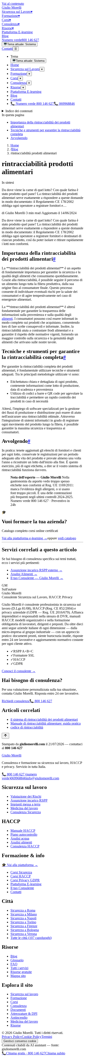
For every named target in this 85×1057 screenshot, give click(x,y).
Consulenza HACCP (24, 846)
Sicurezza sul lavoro (24, 994)
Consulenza (11, 24)
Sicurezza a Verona (23, 934)
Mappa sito (18, 976)
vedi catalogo (67, 538)
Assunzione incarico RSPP (29, 800)
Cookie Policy (31, 1037)
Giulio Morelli (11, 7)
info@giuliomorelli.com (42, 778)
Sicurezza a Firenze (23, 926)
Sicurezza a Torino (23, 922)
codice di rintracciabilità (26, 727)
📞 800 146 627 (40, 701)
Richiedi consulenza (15, 701)
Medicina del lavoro (24, 808)
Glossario (17, 960)
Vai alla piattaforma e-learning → (24, 538)
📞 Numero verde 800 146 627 (32, 103)
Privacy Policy (12, 1037)
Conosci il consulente (19, 671)
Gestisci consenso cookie (19, 1041)
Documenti (18, 1010)
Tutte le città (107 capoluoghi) (31, 938)
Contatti (7, 48)
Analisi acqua (19, 838)
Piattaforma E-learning (17, 32)
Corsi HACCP (20, 876)
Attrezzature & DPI (23, 1013)
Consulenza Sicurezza (25, 812)
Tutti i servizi (19, 968)
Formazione (11, 16)
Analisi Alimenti (23, 574)
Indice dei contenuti (18, 111)
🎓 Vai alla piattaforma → (20, 865)
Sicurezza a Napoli (23, 918)
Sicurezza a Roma (22, 910)
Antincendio (18, 1017)
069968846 (18, 778)
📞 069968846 (64, 103)
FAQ (13, 964)
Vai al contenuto (13, 3)
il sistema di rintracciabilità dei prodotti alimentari (44, 719)
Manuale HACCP (22, 830)
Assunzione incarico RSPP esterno (36, 570)
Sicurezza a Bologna (24, 930)
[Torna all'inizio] (5, 736)
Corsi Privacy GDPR (25, 880)
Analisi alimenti (21, 842)
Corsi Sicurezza (21, 872)
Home (14, 65)
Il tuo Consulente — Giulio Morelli (36, 578)
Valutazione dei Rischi (25, 796)
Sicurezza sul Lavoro (17, 11)
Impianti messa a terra (25, 804)
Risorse (8, 28)
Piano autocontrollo (23, 834)
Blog (5, 36)
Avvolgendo (18, 138)
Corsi (6, 20)
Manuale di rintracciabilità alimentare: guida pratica (45, 723)
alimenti (7, 318)
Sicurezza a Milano (23, 914)
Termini (46, 1037)
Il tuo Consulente (22, 888)
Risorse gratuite (21, 972)
